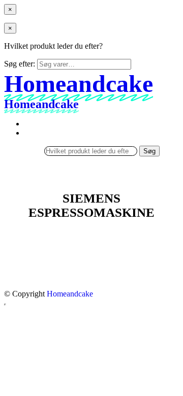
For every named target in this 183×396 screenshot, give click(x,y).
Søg (149, 151)
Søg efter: (19, 63)
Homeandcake (70, 293)
